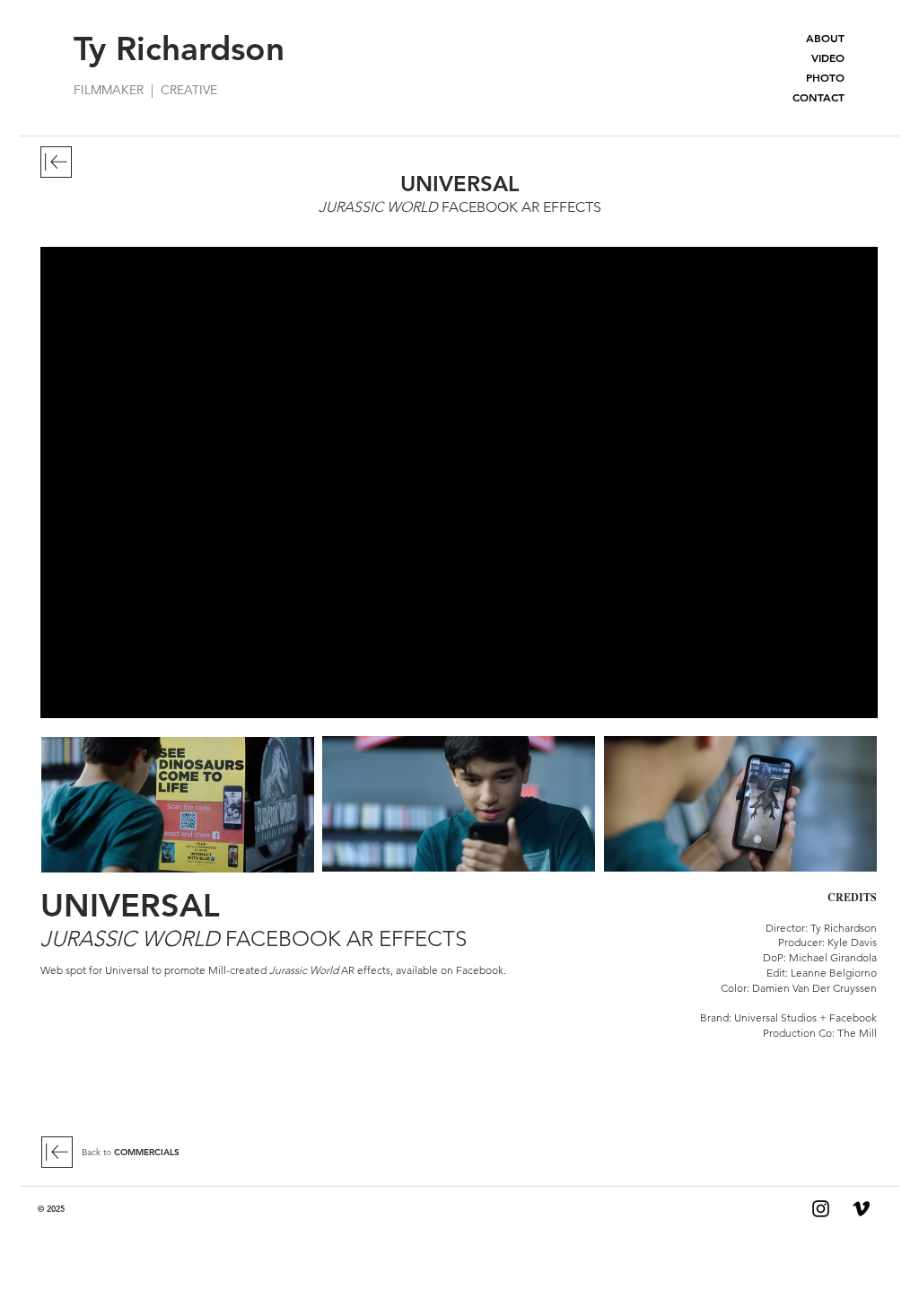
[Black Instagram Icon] (821, 1208)
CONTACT (818, 97)
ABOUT (825, 38)
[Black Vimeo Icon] (861, 1208)
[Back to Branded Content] (56, 162)
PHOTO (825, 77)
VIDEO (828, 57)
